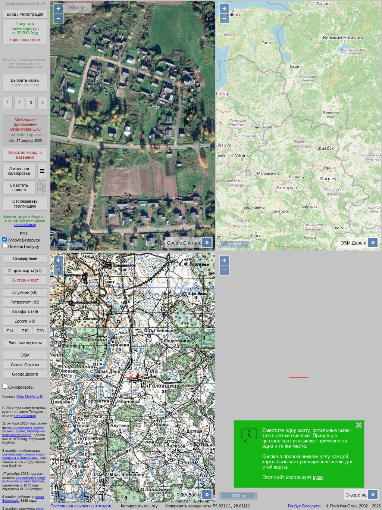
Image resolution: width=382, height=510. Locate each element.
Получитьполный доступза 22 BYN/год (24, 31)
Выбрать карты (25, 82)
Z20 (40, 331)
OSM (25, 355)
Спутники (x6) (24, 292)
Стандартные (25, 258)
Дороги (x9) (25, 321)
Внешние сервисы (25, 342)
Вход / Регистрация (25, 14)
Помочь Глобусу (23, 246)
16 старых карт (25, 280)
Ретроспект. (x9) (25, 302)
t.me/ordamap (25, 225)
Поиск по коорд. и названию (25, 154)
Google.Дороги (25, 374)
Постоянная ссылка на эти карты (81, 506)
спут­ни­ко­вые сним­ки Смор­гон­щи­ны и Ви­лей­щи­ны (24, 456)
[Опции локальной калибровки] (42, 171)
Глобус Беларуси (24, 240)
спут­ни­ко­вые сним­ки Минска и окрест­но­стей (24, 479)
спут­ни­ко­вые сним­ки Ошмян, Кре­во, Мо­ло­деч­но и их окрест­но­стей (23, 431)
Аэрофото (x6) (25, 311)
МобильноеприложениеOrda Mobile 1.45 (25, 130)
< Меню (77, 7)
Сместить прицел (19, 187)
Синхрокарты (21, 387)
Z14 (9, 331)
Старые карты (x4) (25, 270)
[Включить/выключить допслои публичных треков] (42, 187)
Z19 (25, 331)
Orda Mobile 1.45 (29, 396)
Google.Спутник (25, 365)
